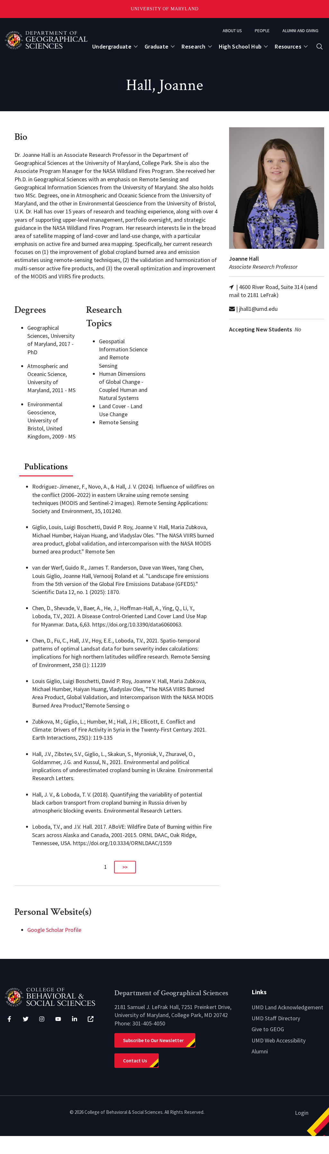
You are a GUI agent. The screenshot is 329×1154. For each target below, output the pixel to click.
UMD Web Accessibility (279, 1040)
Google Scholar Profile (54, 929)
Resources (288, 46)
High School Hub (240, 46)
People (262, 30)
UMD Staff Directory (276, 1018)
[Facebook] (9, 1019)
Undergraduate (111, 46)
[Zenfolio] (90, 1019)
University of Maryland (165, 8)
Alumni (260, 1051)
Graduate (156, 46)
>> (125, 867)
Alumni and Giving (300, 30)
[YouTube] (58, 1019)
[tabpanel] (117, 675)
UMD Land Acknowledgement (287, 1007)
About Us (232, 30)
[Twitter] (25, 1019)
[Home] (55, 996)
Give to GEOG (268, 1029)
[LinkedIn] (74, 1019)
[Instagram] (41, 1019)
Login (301, 1112)
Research (193, 46)
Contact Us (135, 1061)
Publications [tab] (46, 466)
